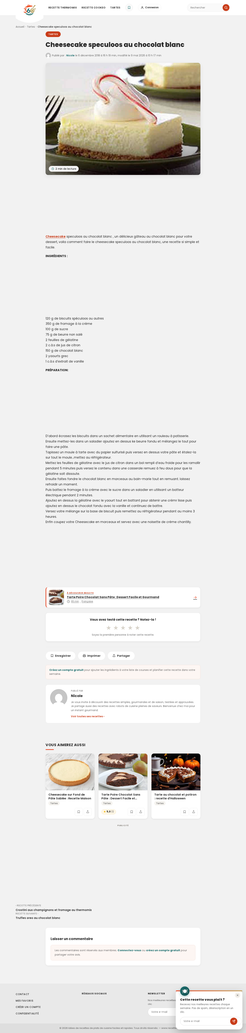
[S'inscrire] (233, 1021)
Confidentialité (27, 1013)
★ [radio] (108, 627)
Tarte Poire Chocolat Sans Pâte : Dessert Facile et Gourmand (120, 798)
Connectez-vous (129, 950)
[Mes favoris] (129, 7)
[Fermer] (237, 995)
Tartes (115, 7)
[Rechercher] (226, 7)
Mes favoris (24, 1000)
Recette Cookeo (94, 7)
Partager (123, 656)
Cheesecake (56, 236)
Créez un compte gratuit (66, 670)
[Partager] (88, 812)
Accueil (20, 27)
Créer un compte (28, 1007)
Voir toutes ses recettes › (87, 716)
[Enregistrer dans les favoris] (79, 812)
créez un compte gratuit (163, 950)
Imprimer (93, 656)
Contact (22, 994)
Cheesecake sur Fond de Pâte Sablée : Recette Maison (69, 796)
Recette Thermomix (62, 7)
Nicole (70, 55)
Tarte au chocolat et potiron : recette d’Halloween (175, 796)
